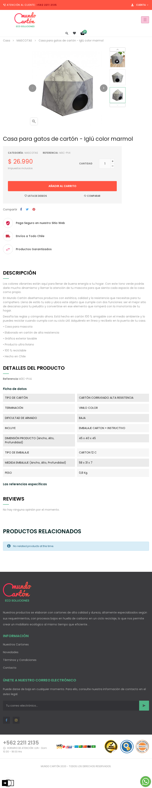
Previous (117, 105)
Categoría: (16, 152)
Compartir (21, 209)
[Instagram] (16, 720)
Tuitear (27, 209)
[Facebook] (6, 720)
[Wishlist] (74, 33)
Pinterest (33, 209)
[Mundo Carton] (25, 19)
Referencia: (50, 152)
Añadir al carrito (62, 186)
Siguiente (104, 88)
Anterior (32, 88)
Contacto (9, 668)
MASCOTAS (31, 152)
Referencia (10, 379)
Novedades (10, 652)
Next (117, 49)
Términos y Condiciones (19, 660)
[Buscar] (67, 33)
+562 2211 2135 (46, 5)
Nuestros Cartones (16, 644)
